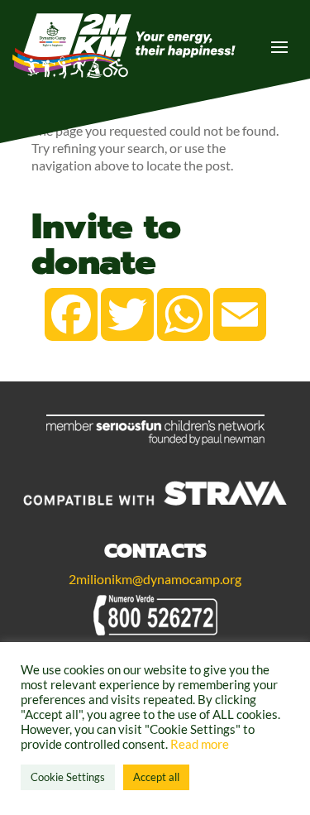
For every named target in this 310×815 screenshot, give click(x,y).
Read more (199, 744)
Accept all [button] (156, 777)
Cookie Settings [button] (68, 777)
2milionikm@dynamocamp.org (155, 579)
